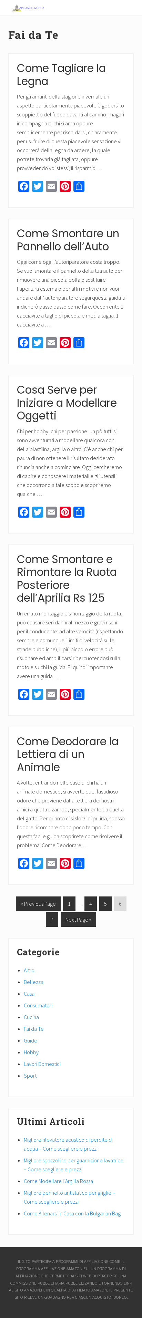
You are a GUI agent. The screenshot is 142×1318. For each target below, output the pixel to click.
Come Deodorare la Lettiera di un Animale (68, 754)
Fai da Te (34, 1028)
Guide (30, 1040)
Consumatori (38, 1005)
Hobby (31, 1052)
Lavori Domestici (42, 1063)
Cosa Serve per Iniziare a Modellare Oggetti (67, 402)
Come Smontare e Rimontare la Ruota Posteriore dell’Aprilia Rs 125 (67, 579)
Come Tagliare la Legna (61, 75)
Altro (29, 970)
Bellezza (33, 981)
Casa (29, 993)
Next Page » (78, 921)
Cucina (31, 1017)
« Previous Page (38, 905)
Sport (30, 1075)
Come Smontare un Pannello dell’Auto (68, 240)
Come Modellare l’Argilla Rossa (58, 1180)
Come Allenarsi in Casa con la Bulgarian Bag (72, 1213)
